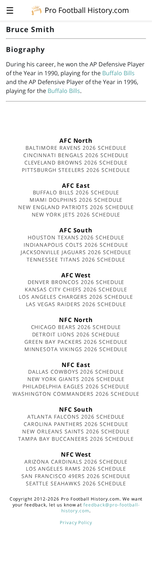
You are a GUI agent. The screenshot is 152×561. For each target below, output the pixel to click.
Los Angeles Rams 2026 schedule (76, 468)
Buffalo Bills (118, 73)
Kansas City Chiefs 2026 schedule (76, 289)
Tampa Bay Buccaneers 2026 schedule (76, 438)
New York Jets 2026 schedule (76, 214)
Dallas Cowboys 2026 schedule (76, 371)
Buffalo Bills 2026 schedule (76, 192)
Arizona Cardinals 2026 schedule (76, 461)
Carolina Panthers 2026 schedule (76, 423)
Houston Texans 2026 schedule (76, 237)
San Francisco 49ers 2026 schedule (76, 475)
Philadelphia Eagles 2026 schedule (76, 386)
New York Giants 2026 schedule (76, 378)
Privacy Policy (76, 522)
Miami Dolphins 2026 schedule (76, 199)
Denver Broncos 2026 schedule (76, 281)
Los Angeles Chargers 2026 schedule (76, 296)
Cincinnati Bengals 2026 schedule (76, 155)
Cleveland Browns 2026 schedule (76, 162)
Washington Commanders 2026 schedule (76, 393)
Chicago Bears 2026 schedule (76, 326)
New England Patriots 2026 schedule (76, 207)
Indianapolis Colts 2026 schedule (76, 244)
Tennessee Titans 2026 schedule (76, 259)
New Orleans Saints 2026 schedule (76, 431)
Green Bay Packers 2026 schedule (76, 341)
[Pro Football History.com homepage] (36, 10)
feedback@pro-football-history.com (100, 508)
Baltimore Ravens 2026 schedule (76, 147)
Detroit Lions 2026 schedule (76, 334)
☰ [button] (10, 10)
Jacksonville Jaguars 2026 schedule (76, 252)
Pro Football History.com (87, 10)
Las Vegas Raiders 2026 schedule (76, 304)
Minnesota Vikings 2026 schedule (76, 349)
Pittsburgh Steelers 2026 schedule (76, 169)
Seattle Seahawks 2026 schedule (76, 483)
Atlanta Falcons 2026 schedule (76, 416)
